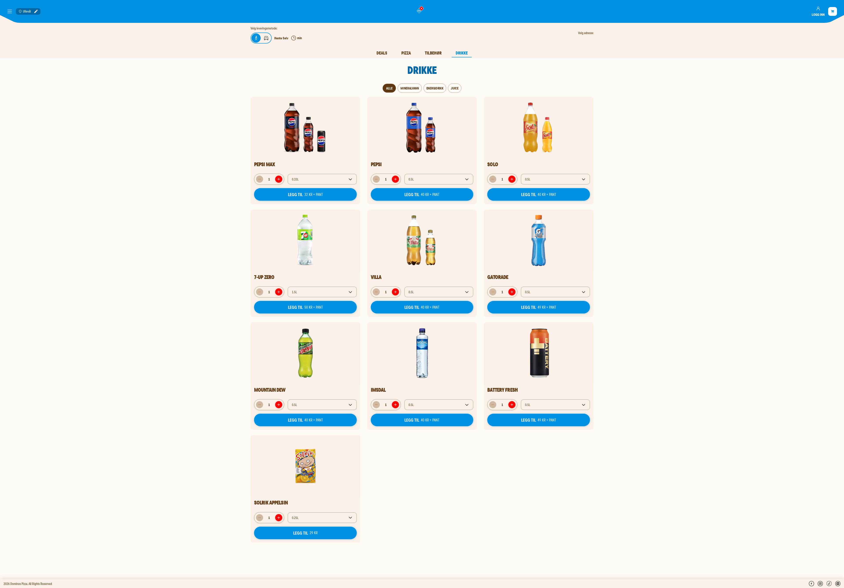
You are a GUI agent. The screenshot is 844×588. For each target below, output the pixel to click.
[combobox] (322, 179)
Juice (454, 88)
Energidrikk (434, 88)
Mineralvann (409, 88)
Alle (389, 88)
